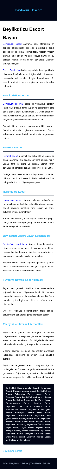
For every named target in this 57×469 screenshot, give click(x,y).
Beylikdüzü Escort (12, 451)
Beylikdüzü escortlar (13, 104)
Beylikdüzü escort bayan (15, 244)
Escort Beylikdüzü (11, 70)
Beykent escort (10, 156)
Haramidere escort (12, 200)
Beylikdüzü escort (12, 44)
